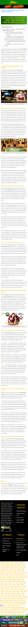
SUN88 (18, 611)
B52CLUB (10, 572)
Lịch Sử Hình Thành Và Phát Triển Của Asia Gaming (15, 34)
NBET (11, 595)
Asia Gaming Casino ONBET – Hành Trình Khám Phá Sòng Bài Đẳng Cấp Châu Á (14, 30)
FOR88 (2, 588)
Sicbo (2, 365)
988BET (19, 612)
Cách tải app (19, 517)
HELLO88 (8, 581)
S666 (6, 584)
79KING (2, 591)
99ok (1, 600)
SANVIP (2, 614)
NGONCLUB (14, 612)
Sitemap (18, 552)
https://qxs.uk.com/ (21, 540)
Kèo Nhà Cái (23, 614)
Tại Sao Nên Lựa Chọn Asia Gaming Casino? (15, 37)
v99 (13, 600)
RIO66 (22, 611)
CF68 (15, 611)
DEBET (15, 565)
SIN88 (14, 572)
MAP (17, 555)
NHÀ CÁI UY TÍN (23, 576)
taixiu (24, 600)
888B (7, 579)
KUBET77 (18, 564)
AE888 (22, 569)
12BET (11, 590)
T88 (19, 567)
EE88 (12, 588)
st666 (10, 602)
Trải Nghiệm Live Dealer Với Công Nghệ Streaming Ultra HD (16, 42)
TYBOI (18, 614)
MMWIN (12, 562)
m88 (4, 600)
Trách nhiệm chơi (6, 543)
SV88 (6, 593)
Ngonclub (14, 598)
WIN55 (15, 588)
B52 (22, 588)
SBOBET (10, 577)
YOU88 (15, 595)
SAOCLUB (16, 574)
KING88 (19, 579)
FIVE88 (7, 574)
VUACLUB (9, 614)
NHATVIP (2, 581)
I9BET (7, 565)
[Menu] (2, 2)
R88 (21, 567)
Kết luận (6, 45)
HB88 (21, 583)
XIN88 (10, 579)
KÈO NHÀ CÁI (3, 577)
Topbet (21, 602)
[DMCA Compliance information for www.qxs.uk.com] (6, 530)
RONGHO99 (18, 609)
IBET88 (26, 609)
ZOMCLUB (10, 611)
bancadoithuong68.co (14, 605)
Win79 (26, 597)
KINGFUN (13, 581)
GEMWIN (18, 581)
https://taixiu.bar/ (4, 602)
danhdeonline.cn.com (5, 607)
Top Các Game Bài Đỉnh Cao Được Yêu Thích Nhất (16, 40)
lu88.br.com (19, 607)
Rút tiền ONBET (20, 522)
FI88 (14, 577)
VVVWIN (25, 590)
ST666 (10, 609)
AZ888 (20, 590)
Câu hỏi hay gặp (6, 545)
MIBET (11, 567)
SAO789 (3, 584)
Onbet (2, 503)
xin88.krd (13, 607)
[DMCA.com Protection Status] (5, 527)
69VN (22, 579)
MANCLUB (7, 588)
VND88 (20, 604)
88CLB (24, 583)
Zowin (23, 597)
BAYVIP (15, 614)
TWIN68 (2, 611)
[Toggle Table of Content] (24, 27)
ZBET (22, 572)
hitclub (6, 600)
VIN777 (23, 565)
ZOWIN (18, 569)
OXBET (14, 579)
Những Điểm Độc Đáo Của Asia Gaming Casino (15, 36)
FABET (2, 593)
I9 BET (11, 565)
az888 (19, 597)
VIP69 (5, 614)
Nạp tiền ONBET (20, 520)
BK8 (4, 567)
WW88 (1, 583)
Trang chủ (3, 10)
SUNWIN (3, 564)
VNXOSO (7, 595)
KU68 (24, 604)
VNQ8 (13, 609)
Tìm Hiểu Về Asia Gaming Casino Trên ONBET (13, 32)
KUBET (13, 564)
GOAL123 (16, 590)
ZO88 (7, 576)
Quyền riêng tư (5, 540)
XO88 (21, 591)
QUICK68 (2, 562)
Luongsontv (6, 605)
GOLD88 (21, 562)
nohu (5, 572)
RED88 (7, 567)
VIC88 (1, 604)
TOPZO (10, 569)
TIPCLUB (2, 579)
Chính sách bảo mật (7, 538)
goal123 (9, 598)
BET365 (17, 577)
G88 (18, 604)
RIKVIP (5, 612)
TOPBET (18, 593)
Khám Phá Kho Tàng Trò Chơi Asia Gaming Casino (14, 38)
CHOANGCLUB (4, 569)
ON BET (19, 57)
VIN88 (25, 572)
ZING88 (6, 611)
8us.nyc (24, 607)
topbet (18, 598)
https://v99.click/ (18, 600)
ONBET (23, 581)
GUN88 (23, 612)
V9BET (17, 583)
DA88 (25, 577)
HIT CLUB (23, 564)
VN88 (15, 567)
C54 (14, 583)
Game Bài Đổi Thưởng (11, 571)
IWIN (14, 576)
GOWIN (7, 562)
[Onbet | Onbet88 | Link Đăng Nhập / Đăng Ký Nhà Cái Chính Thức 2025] (14, 2)
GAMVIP (16, 562)
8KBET (21, 577)
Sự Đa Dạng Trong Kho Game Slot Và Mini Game (16, 44)
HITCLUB (3, 565)
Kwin (1, 598)
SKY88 (18, 572)
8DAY (19, 588)
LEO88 (6, 591)
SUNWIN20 (8, 564)
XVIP (24, 567)
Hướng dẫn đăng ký (21, 511)
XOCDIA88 (2, 571)
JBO (2, 567)
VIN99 (22, 609)
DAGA (7, 590)
